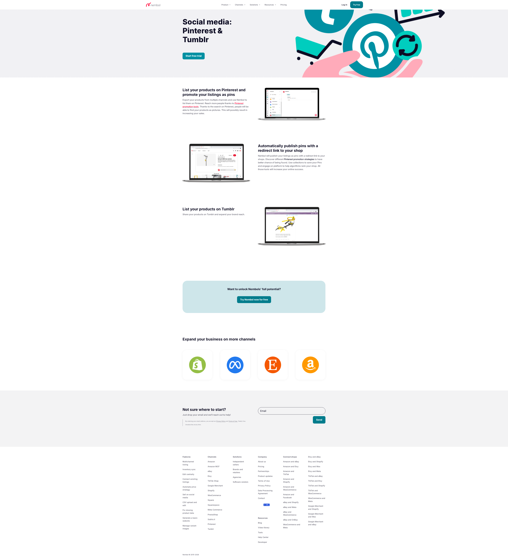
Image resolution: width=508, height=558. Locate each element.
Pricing (283, 5)
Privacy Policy (221, 421)
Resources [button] (269, 5)
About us (262, 461)
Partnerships (263, 471)
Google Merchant (215, 485)
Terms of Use (264, 481)
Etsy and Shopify (315, 461)
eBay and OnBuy (290, 520)
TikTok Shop (213, 481)
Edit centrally (188, 474)
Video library (263, 527)
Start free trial (194, 55)
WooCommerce (214, 495)
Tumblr (211, 529)
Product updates (265, 476)
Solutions (254, 5)
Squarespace (213, 505)
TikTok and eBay (315, 476)
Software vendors (240, 482)
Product (224, 5)
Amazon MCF (213, 466)
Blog (260, 523)
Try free (356, 5)
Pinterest (212, 524)
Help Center (263, 537)
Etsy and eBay (314, 457)
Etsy (210, 476)
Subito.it (211, 519)
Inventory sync (189, 469)
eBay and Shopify (291, 502)
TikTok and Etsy (315, 481)
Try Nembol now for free (254, 299)
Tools (260, 532)
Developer (262, 542)
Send (319, 419)
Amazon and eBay (291, 461)
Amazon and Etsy (290, 466)
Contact (261, 498)
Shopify (211, 490)
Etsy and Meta (314, 471)
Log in (344, 5)
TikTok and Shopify (316, 485)
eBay (210, 471)
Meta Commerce (215, 510)
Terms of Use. (233, 421)
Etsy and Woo (314, 466)
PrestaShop (213, 514)
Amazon (211, 461)
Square (211, 500)
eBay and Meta (289, 507)
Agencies (237, 477)
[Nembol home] (180, 5)
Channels (239, 5)
